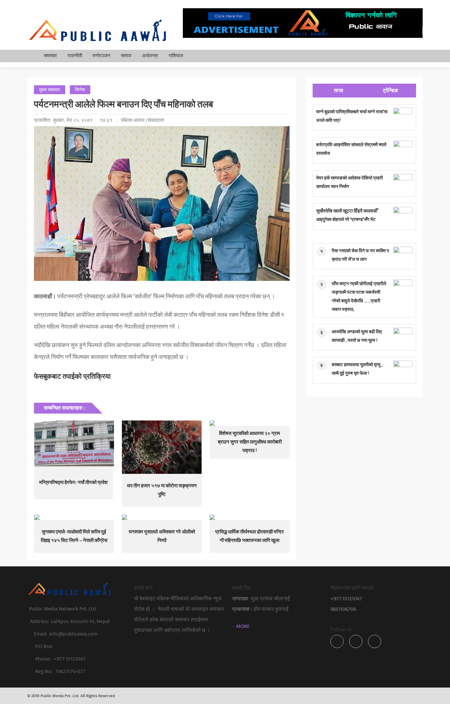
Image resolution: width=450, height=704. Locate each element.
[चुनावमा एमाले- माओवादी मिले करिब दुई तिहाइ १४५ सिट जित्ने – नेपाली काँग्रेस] (74, 517)
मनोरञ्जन (101, 55)
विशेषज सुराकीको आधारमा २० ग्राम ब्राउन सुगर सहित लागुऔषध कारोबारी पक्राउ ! (250, 442)
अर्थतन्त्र (150, 55)
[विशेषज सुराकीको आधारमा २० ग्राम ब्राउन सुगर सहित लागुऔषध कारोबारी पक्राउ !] (249, 423)
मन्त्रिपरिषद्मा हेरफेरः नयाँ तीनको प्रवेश (73, 482)
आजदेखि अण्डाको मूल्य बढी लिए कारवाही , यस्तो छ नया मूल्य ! (357, 336)
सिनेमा (80, 90)
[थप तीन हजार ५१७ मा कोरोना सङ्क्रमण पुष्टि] (162, 447)
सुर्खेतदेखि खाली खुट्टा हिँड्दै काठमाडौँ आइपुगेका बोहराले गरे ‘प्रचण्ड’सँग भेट (346, 215)
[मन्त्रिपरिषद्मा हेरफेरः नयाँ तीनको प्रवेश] (74, 443)
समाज (126, 55)
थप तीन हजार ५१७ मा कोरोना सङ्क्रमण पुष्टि (162, 490)
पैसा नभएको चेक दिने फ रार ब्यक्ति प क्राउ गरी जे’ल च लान (360, 255)
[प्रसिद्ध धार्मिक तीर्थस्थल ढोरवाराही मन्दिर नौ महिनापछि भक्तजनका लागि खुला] (249, 517)
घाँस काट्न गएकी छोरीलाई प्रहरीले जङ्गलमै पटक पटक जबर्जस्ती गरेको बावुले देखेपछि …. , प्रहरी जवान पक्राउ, (359, 296)
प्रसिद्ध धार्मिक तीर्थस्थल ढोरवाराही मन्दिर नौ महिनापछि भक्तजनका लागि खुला (249, 536)
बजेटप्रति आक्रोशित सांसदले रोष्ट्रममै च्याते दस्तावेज (351, 149)
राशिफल (176, 55)
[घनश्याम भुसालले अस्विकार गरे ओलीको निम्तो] (162, 517)
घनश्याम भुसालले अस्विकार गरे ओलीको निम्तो (162, 536)
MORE (243, 626)
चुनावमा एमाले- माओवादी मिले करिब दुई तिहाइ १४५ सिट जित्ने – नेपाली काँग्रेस (74, 536)
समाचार (50, 55)
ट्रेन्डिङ (390, 90)
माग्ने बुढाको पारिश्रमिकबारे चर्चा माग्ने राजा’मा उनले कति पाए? (351, 116)
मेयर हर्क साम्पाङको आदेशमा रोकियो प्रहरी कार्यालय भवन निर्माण (349, 182)
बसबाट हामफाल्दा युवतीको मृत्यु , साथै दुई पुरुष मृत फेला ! (357, 369)
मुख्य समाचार (49, 90)
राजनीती (75, 55)
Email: (66, 634)
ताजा (338, 90)
